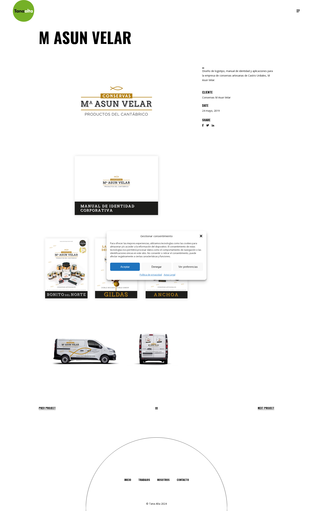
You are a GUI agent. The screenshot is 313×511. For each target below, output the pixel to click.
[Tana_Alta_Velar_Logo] (116, 101)
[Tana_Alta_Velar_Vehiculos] (116, 351)
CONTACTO (183, 480)
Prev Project (47, 408)
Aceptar (125, 266)
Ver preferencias (188, 266)
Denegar (156, 266)
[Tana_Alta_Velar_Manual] (116, 184)
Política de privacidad (151, 274)
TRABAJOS (144, 480)
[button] (201, 236)
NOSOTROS (163, 480)
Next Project (266, 408)
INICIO (127, 480)
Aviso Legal (169, 274)
